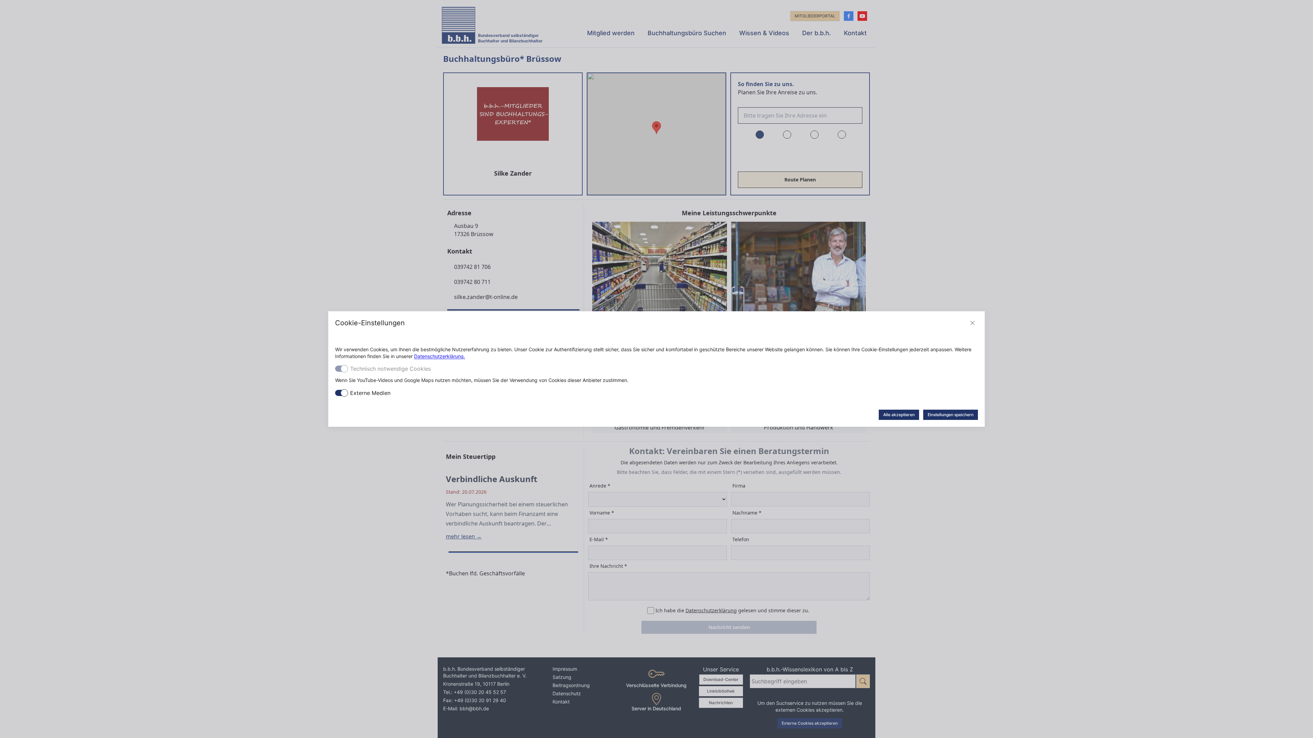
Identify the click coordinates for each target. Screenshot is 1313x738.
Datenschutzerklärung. (439, 356)
